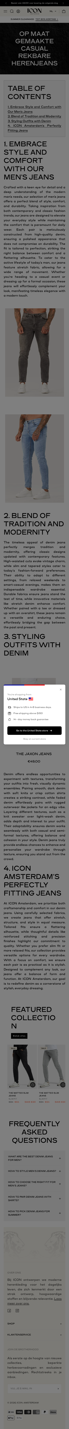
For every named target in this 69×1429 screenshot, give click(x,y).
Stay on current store (34, 739)
